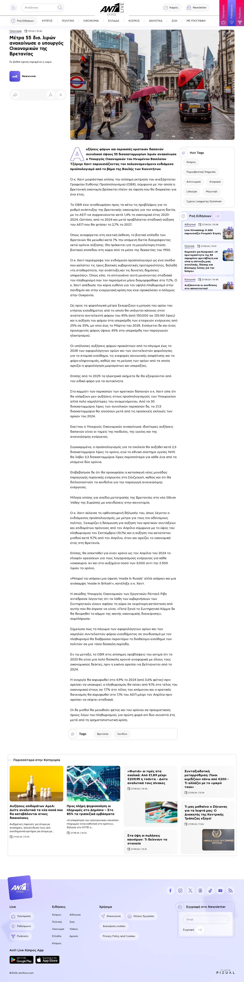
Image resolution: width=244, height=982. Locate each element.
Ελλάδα (56, 936)
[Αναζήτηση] (60, 7)
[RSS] (230, 890)
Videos (73, 929)
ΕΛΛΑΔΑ (113, 21)
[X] (190, 890)
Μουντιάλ (211, 191)
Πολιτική (57, 922)
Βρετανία (102, 734)
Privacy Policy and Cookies (119, 936)
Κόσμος (56, 943)
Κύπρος (191, 162)
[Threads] (200, 890)
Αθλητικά (75, 915)
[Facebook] (170, 890)
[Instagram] (180, 890)
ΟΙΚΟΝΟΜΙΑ (91, 21)
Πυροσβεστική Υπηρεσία (200, 172)
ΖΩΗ (174, 21)
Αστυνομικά (193, 182)
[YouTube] (220, 890)
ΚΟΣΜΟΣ (134, 21)
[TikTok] (210, 890)
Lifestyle (191, 191)
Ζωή (71, 922)
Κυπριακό (215, 182)
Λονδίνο (122, 734)
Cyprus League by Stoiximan (203, 201)
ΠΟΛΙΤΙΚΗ (68, 21)
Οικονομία (15, 31)
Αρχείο (73, 936)
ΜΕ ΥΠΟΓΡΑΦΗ (195, 21)
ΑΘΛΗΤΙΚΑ (155, 21)
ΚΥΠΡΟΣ (47, 21)
